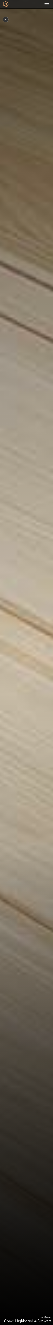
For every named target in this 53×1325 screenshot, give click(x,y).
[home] (5, 4)
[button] (46, 4)
